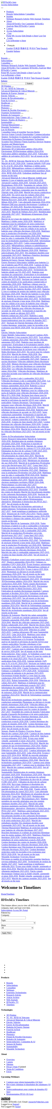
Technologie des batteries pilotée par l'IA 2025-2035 (24, 271)
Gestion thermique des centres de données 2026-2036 (24, 722)
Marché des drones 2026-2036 (25, 354)
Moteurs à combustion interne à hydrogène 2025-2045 (24, 469)
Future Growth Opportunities (21, 134)
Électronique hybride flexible (13, 675)
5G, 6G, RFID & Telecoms (12, 88)
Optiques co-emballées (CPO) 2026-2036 (23, 563)
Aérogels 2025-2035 (38, 183)
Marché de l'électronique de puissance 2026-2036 (25, 406)
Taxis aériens (44, 337)
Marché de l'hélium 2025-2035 (25, 212)
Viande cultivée (22, 499)
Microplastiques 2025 (30, 799)
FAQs (8, 1071)
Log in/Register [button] (7, 75)
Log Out (42, 36)
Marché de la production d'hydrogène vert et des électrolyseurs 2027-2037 (25, 464)
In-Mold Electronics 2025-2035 (28, 588)
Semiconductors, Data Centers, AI (15, 117)
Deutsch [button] (38, 78)
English (9, 48)
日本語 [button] (11, 78)
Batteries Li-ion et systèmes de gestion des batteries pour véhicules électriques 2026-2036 (25, 291)
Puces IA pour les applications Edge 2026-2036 (22, 660)
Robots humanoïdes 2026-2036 (14, 630)
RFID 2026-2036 (14, 173)
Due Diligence (15, 142)
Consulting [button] (5, 63)
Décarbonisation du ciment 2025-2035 (17, 456)
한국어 (32, 48)
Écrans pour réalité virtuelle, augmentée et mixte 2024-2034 (22, 739)
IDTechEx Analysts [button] (38, 68)
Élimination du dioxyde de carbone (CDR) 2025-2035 (24, 451)
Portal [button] (3, 73)
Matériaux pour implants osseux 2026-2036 (31, 516)
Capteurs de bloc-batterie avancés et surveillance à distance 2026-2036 (25, 266)
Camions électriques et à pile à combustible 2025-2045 (24, 358)
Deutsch (44, 48)
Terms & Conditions (14, 1069)
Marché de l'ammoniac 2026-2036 (25, 523)
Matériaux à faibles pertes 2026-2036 (17, 221)
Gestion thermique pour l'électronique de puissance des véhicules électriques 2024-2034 (25, 426)
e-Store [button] (30, 73)
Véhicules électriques (27, 371)
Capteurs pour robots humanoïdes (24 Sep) (24, 1082)
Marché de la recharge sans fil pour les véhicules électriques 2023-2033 (26, 430)
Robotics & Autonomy (10, 115)
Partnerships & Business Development (17, 139)
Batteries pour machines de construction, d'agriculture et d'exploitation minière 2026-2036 (24, 274)
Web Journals (35, 19)
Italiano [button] (4, 81)
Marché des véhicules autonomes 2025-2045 (31, 622)
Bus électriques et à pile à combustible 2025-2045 (21, 355)
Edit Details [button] (21, 73)
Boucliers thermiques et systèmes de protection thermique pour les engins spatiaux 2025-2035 (25, 209)
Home (3, 894)
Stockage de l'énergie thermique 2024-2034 (25, 323)
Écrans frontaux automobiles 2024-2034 (23, 384)
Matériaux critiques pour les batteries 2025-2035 (22, 197)
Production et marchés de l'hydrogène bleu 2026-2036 (21, 444)
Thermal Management (10, 125)
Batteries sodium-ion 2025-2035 (15, 315)
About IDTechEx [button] (8, 68)
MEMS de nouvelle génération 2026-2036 (22, 688)
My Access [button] (11, 73)
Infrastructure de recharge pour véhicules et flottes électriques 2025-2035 (24, 350)
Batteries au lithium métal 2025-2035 (22, 299)
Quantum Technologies (11, 113)
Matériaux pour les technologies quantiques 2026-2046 (25, 239)
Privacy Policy (12, 1067)
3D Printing (6, 86)
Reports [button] (4, 58)
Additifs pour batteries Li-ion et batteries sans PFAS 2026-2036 (24, 179)
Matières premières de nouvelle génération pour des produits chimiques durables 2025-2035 (24, 477)
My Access (16, 36)
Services (5, 134)
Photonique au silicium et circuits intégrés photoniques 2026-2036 (21, 573)
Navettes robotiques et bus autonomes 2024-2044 (22, 408)
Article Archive (12, 997)
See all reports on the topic (23, 257)
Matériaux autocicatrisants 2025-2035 (33, 811)
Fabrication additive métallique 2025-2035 (19, 154)
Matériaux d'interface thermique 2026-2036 (30, 716)
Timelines (46, 19)
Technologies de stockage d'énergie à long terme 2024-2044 (25, 300)
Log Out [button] (37, 73)
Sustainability (6, 122)
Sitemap (9, 1064)
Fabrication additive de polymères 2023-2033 (24, 155)
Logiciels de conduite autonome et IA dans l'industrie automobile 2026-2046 (24, 618)
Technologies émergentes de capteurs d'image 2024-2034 (24, 742)
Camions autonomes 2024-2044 (15, 340)
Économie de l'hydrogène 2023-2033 (23, 468)
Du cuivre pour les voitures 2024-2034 (28, 195)
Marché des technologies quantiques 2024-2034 (21, 610)
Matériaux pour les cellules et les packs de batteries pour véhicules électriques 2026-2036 (24, 229)
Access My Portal (20, 910)
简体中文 (24, 48)
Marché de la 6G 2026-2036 (13, 163)
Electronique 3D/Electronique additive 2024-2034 (22, 151)
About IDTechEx (13, 24)
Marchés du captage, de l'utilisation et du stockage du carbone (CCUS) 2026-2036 (26, 447)
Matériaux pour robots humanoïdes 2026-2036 (21, 236)
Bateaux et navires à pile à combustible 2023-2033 (22, 378)
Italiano (17, 51)
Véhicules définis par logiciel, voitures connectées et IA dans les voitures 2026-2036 (25, 419)
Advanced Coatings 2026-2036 (14, 183)
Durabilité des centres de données (26, 712)
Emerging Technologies (16, 992)
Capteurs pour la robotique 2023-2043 (28, 649)
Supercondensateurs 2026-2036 (35, 318)
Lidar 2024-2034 (19, 567)
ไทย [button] (33, 78)
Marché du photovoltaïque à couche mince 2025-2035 (22, 457)
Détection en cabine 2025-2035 (14, 750)
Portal (8, 36)
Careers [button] (13, 70)
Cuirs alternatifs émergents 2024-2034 (34, 202)
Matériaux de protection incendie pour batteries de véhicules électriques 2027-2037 (25, 373)
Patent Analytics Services (32, 142)
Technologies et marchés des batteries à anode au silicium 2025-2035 (23, 312)
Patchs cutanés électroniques (35, 584)
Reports (9, 14)
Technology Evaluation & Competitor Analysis (28, 137)
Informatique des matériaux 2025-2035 (18, 687)
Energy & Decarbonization (12, 98)
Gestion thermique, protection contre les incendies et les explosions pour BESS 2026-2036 (24, 326)
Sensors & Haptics (14, 1044)
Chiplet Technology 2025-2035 (35, 668)
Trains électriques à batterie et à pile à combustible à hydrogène (25, 524)
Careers (31, 26)
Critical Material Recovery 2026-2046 (25, 198)
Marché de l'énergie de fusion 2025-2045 (24, 459)
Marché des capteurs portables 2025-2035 (24, 767)
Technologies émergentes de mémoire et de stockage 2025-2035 (25, 672)
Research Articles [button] (16, 65)
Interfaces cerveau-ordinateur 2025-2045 (24, 737)
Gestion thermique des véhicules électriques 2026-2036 (25, 423)
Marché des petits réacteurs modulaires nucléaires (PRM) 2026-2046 (22, 481)
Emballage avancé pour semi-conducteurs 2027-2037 (25, 655)
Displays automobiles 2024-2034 (21, 562)
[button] (10, 11)
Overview (10, 1059)
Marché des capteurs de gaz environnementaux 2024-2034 (25, 744)
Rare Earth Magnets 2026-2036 (25, 250)
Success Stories (33, 132)
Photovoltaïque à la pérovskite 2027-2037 (19, 485)
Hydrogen (5, 105)
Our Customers (28, 24)
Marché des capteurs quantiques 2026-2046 (30, 608)
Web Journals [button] (30, 65)
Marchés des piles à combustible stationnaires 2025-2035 (24, 488)
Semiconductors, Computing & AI (20, 1042)
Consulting (30, 14)
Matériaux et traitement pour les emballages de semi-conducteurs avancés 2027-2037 (22, 223)
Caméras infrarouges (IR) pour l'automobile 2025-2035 (25, 751)
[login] (18, 1107)
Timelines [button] (41, 65)
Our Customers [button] (22, 68)
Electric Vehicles (8, 96)
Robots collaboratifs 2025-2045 (15, 625)
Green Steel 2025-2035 (34, 535)
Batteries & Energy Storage (12, 93)
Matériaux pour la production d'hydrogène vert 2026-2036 (25, 232)
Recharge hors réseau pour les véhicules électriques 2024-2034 (24, 396)
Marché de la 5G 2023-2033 (37, 161)
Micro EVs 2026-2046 (11, 395)
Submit (29, 84)
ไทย (38, 48)
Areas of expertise (18, 132)
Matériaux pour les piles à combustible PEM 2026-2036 (25, 237)
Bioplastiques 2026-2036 (12, 185)
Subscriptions (19, 14)
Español (9, 51)
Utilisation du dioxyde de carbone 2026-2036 (20, 453)
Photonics (5, 108)
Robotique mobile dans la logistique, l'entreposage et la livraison (22, 638)
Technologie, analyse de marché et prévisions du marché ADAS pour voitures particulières (25, 400)
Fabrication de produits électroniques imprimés (21, 591)
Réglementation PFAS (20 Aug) (19, 1094)
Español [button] (46, 78)
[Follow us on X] (28, 952)
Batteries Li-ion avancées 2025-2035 (17, 270)
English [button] (4, 78)
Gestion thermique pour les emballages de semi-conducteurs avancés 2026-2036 (21, 720)
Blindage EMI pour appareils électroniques (19, 204)
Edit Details (27, 36)
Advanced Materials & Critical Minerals (18, 91)
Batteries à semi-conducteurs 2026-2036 (18, 487)
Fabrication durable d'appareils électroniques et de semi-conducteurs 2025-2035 (25, 714)
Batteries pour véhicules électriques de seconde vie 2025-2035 (24, 411)
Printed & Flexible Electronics (13, 110)
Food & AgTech (8, 100)
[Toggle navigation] (2, 7)
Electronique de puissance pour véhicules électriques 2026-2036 (22, 403)
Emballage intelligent (31, 173)
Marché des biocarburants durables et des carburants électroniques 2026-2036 (25, 493)
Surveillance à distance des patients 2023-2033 (21, 518)
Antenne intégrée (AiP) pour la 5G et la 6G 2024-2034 (24, 662)
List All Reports (7, 129)
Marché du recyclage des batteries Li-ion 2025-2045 (23, 219)
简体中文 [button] (19, 78)
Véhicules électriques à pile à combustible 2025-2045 (24, 381)
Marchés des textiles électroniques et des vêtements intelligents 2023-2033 (26, 870)
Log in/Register (12, 40)
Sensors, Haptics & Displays (13, 120)
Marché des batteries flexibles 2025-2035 (24, 289)
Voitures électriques (20, 402)
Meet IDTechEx (21, 26)
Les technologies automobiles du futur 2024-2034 (25, 382)
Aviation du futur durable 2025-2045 (27, 422)
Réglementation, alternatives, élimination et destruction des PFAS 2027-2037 (24, 501)
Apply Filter (6, 933)
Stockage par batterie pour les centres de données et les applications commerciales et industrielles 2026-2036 (24, 281)
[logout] (16, 1104)
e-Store (35, 36)
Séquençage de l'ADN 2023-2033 (21, 514)
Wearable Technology (10, 127)
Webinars (10, 19)
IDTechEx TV (12, 1002)
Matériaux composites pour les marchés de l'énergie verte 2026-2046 (23, 788)
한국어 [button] (27, 78)
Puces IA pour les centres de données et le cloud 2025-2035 (26, 657)
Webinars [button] (5, 65)
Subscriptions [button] (6, 60)
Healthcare (5, 103)
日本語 (16, 48)
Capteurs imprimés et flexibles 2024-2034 (25, 592)
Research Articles (22, 19)
